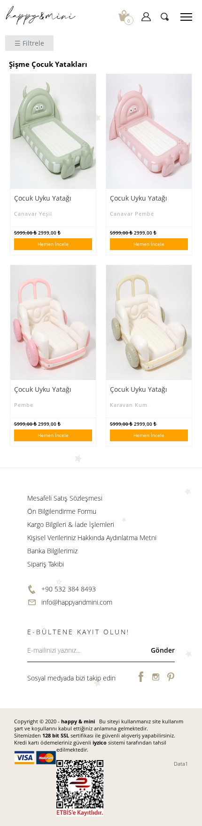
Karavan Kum (129, 404)
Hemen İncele (53, 244)
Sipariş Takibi (45, 563)
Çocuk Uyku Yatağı (42, 198)
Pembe (23, 404)
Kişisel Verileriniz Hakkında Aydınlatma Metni (91, 537)
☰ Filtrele (29, 43)
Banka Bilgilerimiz (52, 550)
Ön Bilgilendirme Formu (61, 511)
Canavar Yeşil (33, 213)
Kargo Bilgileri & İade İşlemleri (70, 524)
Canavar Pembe (132, 213)
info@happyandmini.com (76, 602)
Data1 (181, 763)
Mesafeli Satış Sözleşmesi (64, 498)
